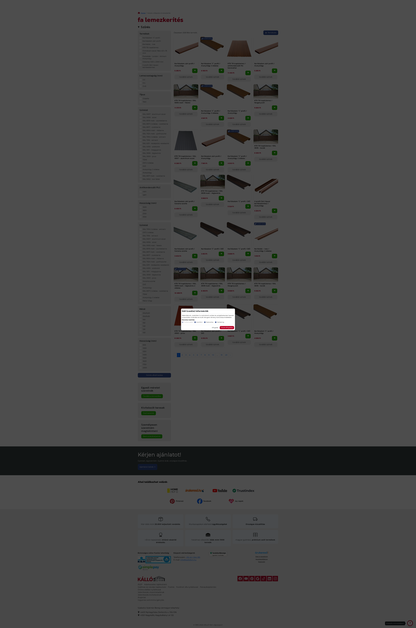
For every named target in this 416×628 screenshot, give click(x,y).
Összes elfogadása (227, 327)
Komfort (199, 322)
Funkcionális (188, 322)
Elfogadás (215, 327)
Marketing (220, 322)
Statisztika (209, 322)
